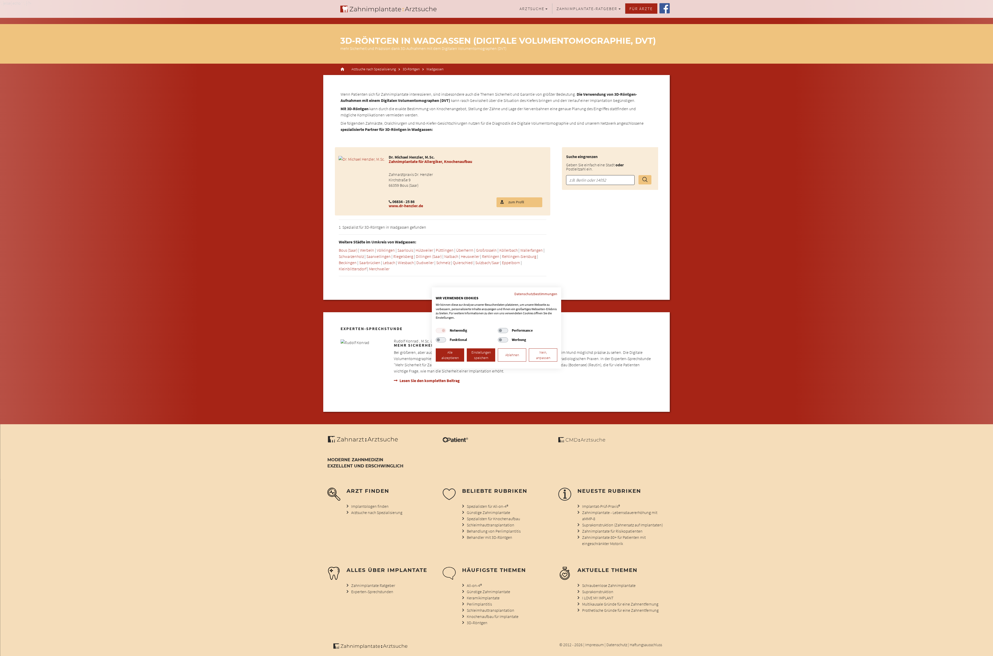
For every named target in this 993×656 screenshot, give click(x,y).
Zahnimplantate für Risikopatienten (612, 531)
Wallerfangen (531, 250)
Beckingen (348, 262)
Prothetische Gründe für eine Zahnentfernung (620, 610)
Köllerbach (508, 250)
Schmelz (443, 262)
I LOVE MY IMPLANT (597, 597)
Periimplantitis (479, 604)
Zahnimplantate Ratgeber (373, 585)
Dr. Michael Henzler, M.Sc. (412, 157)
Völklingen (386, 250)
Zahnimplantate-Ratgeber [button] (586, 8)
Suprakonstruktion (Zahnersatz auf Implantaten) (622, 524)
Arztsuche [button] (532, 8)
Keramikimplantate (483, 597)
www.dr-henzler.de (406, 206)
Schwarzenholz (351, 256)
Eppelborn (511, 262)
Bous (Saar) (348, 250)
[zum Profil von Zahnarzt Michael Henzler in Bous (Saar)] (361, 158)
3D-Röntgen (411, 69)
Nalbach (451, 256)
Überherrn (464, 250)
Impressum (594, 644)
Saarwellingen (378, 256)
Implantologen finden (370, 506)
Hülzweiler (424, 250)
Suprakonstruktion (597, 591)
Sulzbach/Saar (487, 262)
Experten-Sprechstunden (372, 591)
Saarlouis (405, 250)
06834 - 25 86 (403, 201)
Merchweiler (379, 268)
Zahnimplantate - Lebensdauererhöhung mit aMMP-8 (619, 515)
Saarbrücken (369, 262)
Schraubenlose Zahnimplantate (609, 585)
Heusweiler (470, 256)
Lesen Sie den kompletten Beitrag (430, 380)
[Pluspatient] (455, 440)
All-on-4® (474, 585)
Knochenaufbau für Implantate (492, 616)
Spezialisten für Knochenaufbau (493, 518)
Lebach (389, 262)
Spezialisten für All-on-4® (487, 506)
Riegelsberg (403, 256)
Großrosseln (486, 250)
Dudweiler (425, 262)
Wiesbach (406, 262)
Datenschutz (616, 644)
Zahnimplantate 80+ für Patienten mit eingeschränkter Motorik (614, 540)
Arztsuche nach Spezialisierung (373, 69)
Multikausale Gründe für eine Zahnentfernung (620, 604)
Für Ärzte (641, 8)
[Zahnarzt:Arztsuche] (365, 442)
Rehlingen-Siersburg (519, 256)
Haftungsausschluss (646, 644)
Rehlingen (490, 256)
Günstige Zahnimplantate (488, 512)
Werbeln (367, 250)
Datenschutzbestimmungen (535, 294)
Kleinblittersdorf (352, 268)
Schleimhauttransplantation (490, 524)
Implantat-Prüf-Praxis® (601, 506)
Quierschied (463, 262)
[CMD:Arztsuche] (581, 440)
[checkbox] (441, 330)
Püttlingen (445, 250)
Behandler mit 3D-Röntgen (489, 537)
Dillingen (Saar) (429, 256)
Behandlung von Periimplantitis (494, 531)
